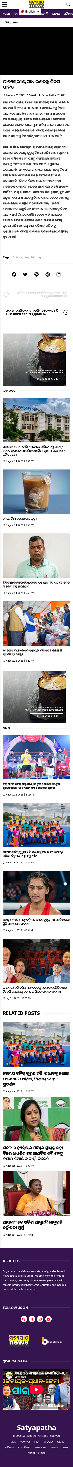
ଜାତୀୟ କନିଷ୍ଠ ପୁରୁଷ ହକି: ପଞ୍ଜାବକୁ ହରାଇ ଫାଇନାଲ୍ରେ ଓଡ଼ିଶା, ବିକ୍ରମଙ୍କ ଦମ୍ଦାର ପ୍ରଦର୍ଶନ (33, 854)
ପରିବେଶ (9, 1447)
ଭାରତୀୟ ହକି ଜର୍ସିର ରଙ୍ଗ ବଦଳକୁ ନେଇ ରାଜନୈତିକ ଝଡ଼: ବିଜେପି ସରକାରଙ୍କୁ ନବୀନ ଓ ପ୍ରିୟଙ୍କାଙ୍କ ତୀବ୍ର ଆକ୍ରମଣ (35, 990)
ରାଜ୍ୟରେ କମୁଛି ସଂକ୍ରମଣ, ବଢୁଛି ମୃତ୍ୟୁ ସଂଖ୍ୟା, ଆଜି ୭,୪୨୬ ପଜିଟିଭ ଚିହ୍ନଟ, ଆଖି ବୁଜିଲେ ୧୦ (32, 312)
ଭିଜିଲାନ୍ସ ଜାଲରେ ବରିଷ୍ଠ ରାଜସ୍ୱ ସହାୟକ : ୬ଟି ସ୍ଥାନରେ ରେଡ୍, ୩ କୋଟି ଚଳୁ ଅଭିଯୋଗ (36, 584)
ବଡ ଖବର (25, 1441)
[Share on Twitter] (25, 274)
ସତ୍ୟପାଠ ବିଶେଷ (36, 1453)
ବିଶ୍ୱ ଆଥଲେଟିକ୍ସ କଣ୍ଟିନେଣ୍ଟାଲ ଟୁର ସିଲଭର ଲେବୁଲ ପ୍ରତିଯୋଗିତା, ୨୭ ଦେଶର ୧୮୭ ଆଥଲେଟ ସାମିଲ (31, 786)
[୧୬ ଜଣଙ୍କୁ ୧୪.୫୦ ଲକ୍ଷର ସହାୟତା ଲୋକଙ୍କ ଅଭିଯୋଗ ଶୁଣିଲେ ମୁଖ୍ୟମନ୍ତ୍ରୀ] (36, 623)
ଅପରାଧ (54, 1447)
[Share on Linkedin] (58, 274)
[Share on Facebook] (14, 274)
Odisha (17, 257)
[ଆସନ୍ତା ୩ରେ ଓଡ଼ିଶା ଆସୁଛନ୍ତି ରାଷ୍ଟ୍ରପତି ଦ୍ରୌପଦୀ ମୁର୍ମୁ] (36, 1193)
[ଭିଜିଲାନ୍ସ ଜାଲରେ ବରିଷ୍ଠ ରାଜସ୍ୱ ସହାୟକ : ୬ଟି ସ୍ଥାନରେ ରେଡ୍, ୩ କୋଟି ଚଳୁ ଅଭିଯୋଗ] (36, 555)
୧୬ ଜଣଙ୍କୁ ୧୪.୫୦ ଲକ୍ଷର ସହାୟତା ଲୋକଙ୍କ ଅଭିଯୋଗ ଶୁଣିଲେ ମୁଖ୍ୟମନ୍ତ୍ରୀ (32, 652)
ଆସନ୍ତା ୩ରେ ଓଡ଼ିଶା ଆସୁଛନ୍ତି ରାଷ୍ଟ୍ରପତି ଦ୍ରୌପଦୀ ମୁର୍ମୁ (32, 1224)
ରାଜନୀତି (43, 13)
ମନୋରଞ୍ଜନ (40, 1447)
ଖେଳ (65, 1447)
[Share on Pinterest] (48, 274)
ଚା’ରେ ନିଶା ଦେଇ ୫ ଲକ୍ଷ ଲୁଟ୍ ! (20, 519)
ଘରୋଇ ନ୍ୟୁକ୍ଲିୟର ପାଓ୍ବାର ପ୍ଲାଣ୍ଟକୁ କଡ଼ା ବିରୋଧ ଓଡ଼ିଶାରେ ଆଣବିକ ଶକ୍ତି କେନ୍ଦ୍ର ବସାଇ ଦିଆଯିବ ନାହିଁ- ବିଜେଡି (33, 1153)
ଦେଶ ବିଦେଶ (24, 1447)
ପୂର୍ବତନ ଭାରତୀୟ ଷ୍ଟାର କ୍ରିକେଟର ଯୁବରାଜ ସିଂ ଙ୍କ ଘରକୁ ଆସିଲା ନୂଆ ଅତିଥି (42, 294)
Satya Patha (49, 95)
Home (6, 13)
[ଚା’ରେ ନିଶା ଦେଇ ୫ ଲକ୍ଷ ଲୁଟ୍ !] (36, 491)
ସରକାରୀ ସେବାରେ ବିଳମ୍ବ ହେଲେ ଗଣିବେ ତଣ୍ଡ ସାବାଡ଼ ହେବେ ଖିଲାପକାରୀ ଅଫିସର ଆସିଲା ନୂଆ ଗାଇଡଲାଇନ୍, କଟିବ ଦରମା (34, 451)
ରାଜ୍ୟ (63, 95)
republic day (33, 257)
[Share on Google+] (36, 274)
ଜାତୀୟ (56, 13)
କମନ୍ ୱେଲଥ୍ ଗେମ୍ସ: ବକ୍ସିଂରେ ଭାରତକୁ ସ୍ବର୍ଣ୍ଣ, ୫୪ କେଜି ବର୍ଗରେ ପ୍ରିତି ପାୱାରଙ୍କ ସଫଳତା (36, 922)
